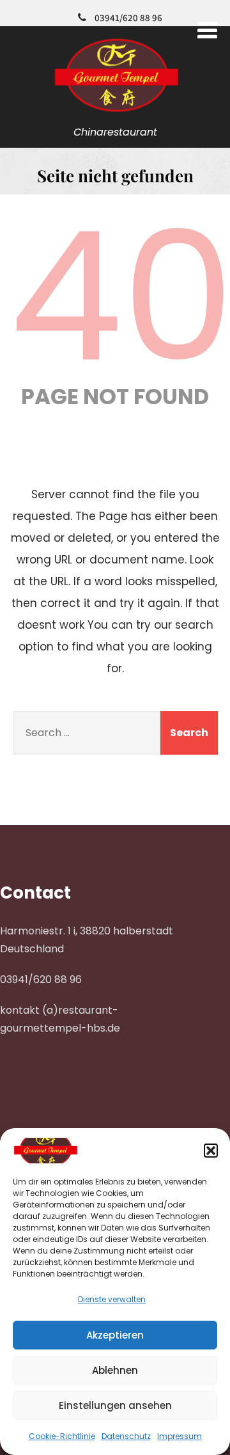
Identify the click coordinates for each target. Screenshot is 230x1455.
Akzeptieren (115, 1335)
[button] (210, 1150)
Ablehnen (115, 1370)
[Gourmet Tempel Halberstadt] (115, 113)
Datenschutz (126, 1436)
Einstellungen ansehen (115, 1405)
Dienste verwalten (112, 1299)
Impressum (179, 1436)
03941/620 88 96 (128, 18)
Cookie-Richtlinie (62, 1436)
